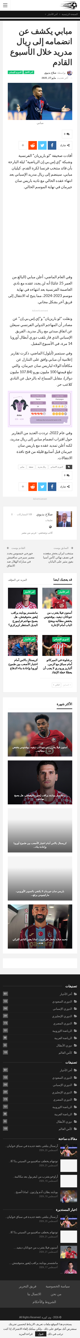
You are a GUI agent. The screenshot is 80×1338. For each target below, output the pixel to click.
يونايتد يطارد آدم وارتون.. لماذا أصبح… (36, 1192)
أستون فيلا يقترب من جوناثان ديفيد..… (36, 1247)
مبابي (22, 467)
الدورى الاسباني (56, 467)
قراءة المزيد (26, 1334)
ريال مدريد (42, 467)
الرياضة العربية (63, 1038)
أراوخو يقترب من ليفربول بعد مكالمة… (35, 1176)
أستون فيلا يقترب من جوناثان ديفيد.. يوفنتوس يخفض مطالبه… (40, 749)
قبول (40, 1333)
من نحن (56, 1294)
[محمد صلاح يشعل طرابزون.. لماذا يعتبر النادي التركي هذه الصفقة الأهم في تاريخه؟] (40, 926)
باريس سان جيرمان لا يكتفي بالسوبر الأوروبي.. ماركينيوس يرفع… (40, 893)
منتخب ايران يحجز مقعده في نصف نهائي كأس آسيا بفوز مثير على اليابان (58, 557)
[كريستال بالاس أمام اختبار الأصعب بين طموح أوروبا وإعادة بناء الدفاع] (23, 645)
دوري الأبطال (64, 1045)
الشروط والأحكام (44, 1302)
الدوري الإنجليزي (62, 1016)
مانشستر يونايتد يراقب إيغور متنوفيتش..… (33, 1263)
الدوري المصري (62, 1023)
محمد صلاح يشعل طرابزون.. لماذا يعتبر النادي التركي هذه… (40, 941)
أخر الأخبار (29, 72)
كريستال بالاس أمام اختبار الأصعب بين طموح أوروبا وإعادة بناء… (40, 845)
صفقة (31, 467)
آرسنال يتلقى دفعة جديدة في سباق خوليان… (31, 1146)
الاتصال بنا (34, 1294)
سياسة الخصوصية (58, 1286)
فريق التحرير (27, 1286)
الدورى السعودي (62, 1001)
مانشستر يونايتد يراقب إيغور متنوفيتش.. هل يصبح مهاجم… (40, 797)
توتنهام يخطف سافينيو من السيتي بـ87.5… (33, 1161)
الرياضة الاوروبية (62, 1031)
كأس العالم (65, 1052)
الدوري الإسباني (15, 72)
